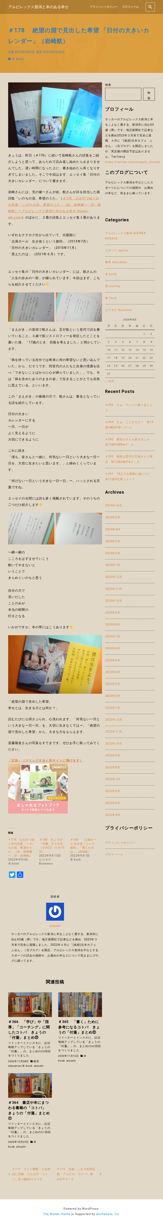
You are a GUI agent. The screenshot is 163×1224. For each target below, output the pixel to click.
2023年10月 (113, 601)
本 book (18, 59)
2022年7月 (112, 779)
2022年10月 (113, 743)
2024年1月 (112, 565)
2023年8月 (112, 624)
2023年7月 (112, 636)
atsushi (55, 926)
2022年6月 (112, 791)
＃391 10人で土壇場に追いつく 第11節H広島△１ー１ (129, 476)
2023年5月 (112, 660)
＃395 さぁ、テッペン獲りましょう (129, 407)
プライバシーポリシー (104, 7)
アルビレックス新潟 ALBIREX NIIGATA (125, 236)
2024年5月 (112, 517)
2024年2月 (112, 553)
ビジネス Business (118, 310)
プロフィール (130, 7)
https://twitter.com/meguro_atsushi (132, 162)
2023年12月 (113, 577)
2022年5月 (112, 803)
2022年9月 (112, 755)
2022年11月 (113, 731)
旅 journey (112, 286)
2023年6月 (112, 648)
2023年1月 (112, 708)
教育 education (116, 262)
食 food (110, 298)
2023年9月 (112, 612)
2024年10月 (113, 505)
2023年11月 (113, 589)
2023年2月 (112, 696)
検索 (108, 85)
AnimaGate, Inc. (108, 1214)
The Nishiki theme (56, 1214)
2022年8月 (112, 767)
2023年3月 (112, 684)
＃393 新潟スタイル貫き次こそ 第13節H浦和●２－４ (129, 442)
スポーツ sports (116, 250)
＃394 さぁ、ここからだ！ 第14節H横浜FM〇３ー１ (129, 424)
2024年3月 (112, 541)
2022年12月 (113, 719)
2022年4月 (112, 815)
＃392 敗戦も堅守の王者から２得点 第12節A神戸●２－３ (129, 459)
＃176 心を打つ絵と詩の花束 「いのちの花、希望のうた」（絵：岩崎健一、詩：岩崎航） (21, 847)
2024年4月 (112, 529)
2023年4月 (112, 672)
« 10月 (109, 381)
